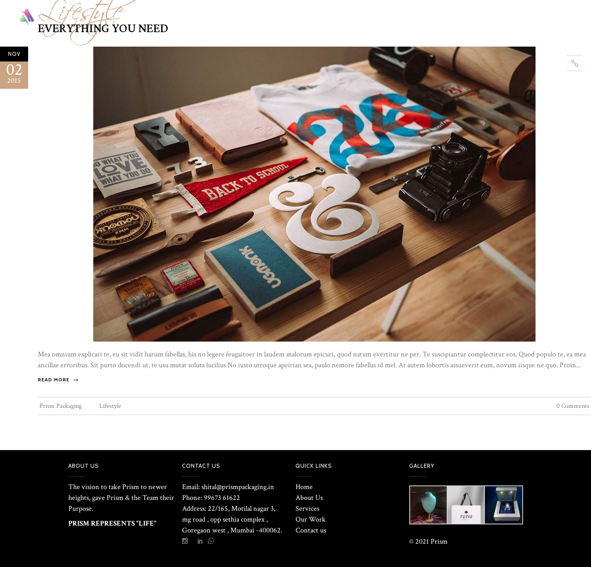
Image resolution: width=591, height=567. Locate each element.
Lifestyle (110, 406)
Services (307, 508)
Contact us (311, 530)
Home (304, 486)
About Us (309, 497)
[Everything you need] (314, 193)
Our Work (311, 519)
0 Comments (572, 406)
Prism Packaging (60, 406)
